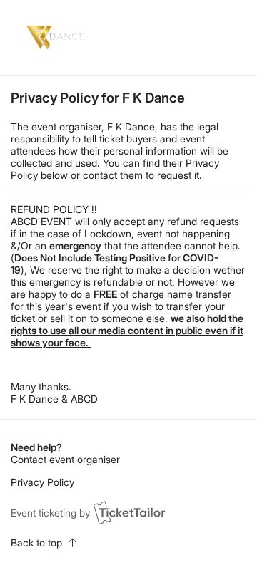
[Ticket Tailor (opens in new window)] (129, 512)
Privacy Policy (42, 482)
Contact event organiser (65, 459)
